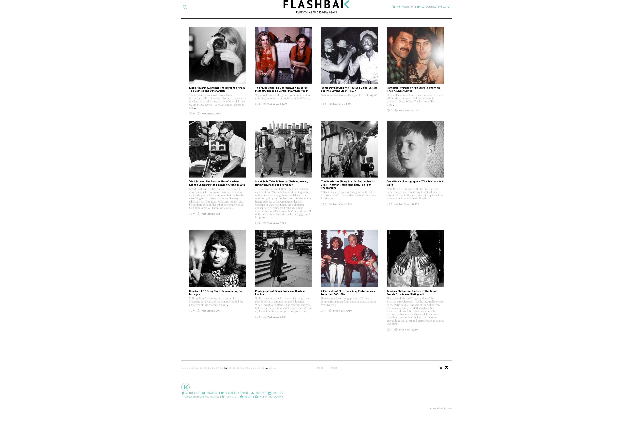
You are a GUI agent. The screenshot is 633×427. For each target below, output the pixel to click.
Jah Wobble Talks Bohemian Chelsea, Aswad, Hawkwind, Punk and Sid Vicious (281, 183)
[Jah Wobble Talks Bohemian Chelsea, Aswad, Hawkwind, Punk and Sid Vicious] (283, 149)
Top (440, 367)
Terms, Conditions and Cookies (201, 396)
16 (213, 367)
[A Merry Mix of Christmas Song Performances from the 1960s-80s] (349, 258)
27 (258, 367)
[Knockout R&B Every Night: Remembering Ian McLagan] (217, 258)
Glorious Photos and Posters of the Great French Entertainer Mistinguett (412, 292)
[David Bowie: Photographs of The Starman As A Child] (415, 149)
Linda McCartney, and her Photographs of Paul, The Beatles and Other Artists (217, 89)
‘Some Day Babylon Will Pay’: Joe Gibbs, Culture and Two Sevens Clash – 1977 (349, 89)
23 (242, 367)
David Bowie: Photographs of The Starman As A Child (415, 183)
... (195, 107)
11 (193, 367)
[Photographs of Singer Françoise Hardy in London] (283, 258)
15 (209, 367)
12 (197, 367)
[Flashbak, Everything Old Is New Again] (316, 7)
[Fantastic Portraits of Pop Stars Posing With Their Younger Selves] (415, 55)
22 (238, 367)
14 (205, 367)
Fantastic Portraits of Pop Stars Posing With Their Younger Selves (413, 89)
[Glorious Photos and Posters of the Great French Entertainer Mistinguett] (415, 258)
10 (188, 367)
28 (263, 367)
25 (250, 367)
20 (230, 367)
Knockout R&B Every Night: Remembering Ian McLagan (215, 292)
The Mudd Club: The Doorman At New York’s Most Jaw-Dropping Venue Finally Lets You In (281, 89)
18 (221, 367)
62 (270, 367)
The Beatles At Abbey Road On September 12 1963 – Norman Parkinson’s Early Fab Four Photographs (348, 184)
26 (254, 367)
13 (201, 367)
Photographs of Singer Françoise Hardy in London (280, 292)
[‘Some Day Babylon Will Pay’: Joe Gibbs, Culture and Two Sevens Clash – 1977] (349, 55)
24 (246, 367)
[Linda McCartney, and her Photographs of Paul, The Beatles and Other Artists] (217, 55)
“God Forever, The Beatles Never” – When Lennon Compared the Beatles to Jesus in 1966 (217, 183)
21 (234, 367)
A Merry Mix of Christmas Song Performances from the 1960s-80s (348, 292)
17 (217, 367)
